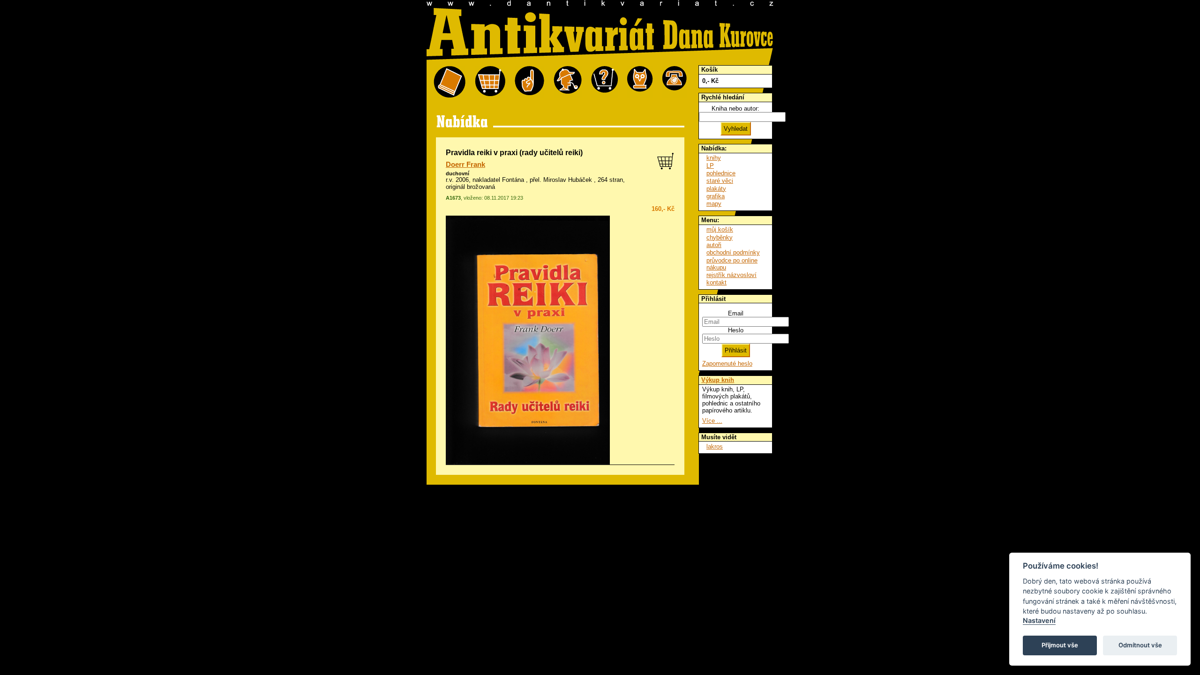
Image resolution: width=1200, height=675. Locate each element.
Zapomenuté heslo (727, 363)
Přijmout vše (1060, 645)
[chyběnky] (568, 82)
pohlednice (720, 173)
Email (735, 313)
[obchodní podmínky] (529, 82)
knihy (713, 157)
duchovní (457, 173)
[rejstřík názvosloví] (640, 82)
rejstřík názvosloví (731, 274)
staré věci (719, 180)
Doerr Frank (465, 164)
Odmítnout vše (1140, 645)
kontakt (716, 282)
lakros (714, 446)
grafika (715, 196)
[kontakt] (674, 82)
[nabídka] (449, 82)
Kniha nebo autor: (735, 108)
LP (710, 165)
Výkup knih (717, 379)
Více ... (712, 420)
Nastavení (1039, 620)
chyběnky (719, 237)
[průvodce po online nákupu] (604, 82)
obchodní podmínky (733, 252)
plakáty (716, 188)
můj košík (719, 229)
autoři (713, 244)
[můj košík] (490, 82)
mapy (713, 203)
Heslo (735, 330)
